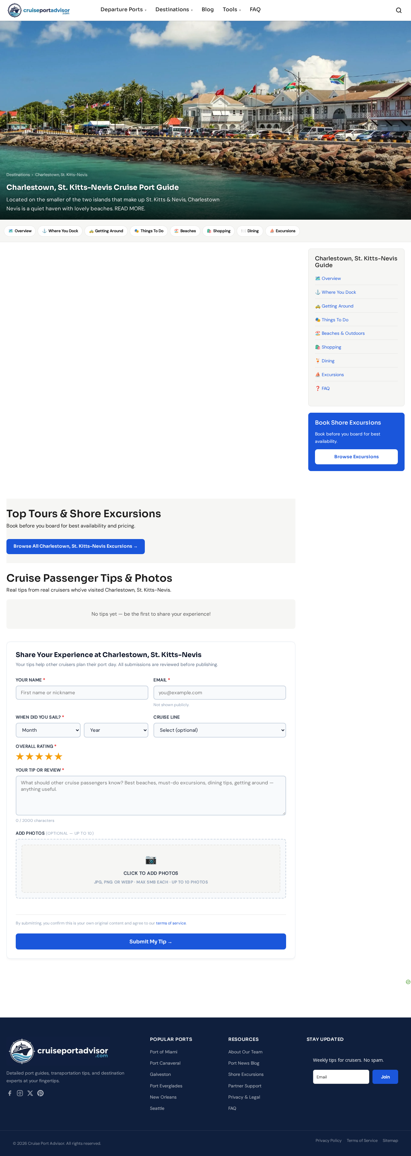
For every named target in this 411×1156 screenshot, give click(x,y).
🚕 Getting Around (334, 306)
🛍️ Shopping (328, 347)
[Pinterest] (40, 1094)
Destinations (174, 9)
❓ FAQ (322, 388)
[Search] (399, 10)
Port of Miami (163, 1052)
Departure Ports (123, 9)
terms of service (171, 923)
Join (385, 1077)
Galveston (160, 1074)
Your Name (31, 680)
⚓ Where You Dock (335, 292)
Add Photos (55, 833)
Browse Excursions (356, 457)
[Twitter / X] (30, 1094)
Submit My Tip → (150, 941)
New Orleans (163, 1097)
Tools (232, 9)
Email (162, 680)
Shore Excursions (246, 1074)
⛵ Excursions (329, 374)
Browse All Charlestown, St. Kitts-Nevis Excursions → (75, 546)
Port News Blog (243, 1063)
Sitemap (390, 1140)
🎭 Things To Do (331, 320)
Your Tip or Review (40, 770)
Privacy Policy (329, 1140)
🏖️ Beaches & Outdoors (340, 333)
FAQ (255, 9)
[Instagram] (20, 1094)
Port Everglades (166, 1086)
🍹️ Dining (325, 361)
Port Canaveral (165, 1063)
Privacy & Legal (244, 1097)
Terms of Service (362, 1140)
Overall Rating (36, 746)
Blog (208, 9)
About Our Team (245, 1052)
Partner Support (244, 1086)
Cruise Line (166, 717)
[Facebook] (9, 1094)
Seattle (157, 1108)
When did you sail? (40, 717)
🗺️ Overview (328, 278)
